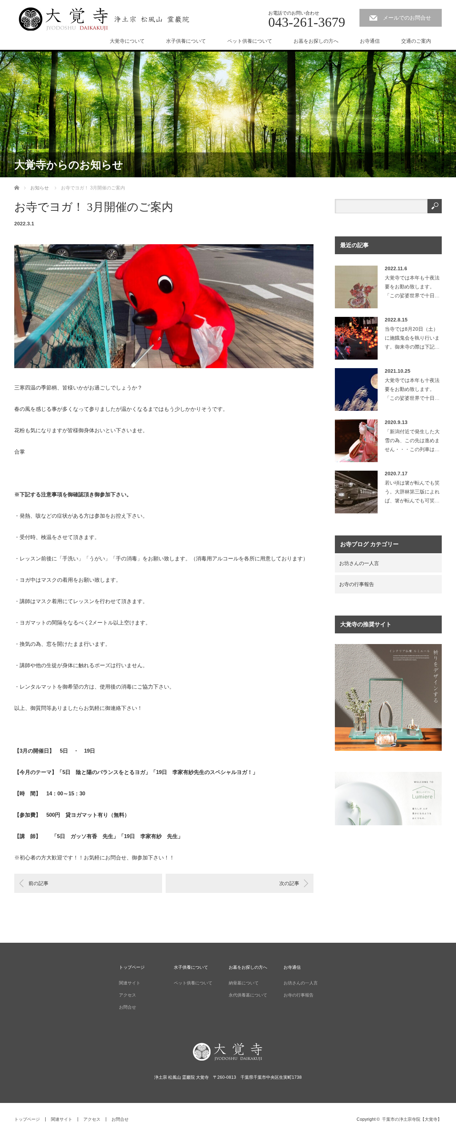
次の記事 (289, 883)
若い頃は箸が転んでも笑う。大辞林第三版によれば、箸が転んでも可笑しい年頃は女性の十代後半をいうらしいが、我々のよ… (412, 493)
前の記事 (38, 883)
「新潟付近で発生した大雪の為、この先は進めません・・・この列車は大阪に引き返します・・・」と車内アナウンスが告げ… (412, 442)
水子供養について (186, 41)
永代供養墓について (248, 995)
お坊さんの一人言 (359, 563)
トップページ (132, 967)
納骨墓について (244, 982)
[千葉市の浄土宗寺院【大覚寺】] (104, 18)
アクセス (127, 995)
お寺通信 (370, 41)
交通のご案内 (416, 41)
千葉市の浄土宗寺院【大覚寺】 (412, 1119)
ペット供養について (249, 41)
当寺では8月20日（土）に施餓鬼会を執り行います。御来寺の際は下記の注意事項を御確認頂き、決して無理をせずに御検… (412, 340)
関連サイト (129, 982)
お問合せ (127, 1007)
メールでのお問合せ (407, 18)
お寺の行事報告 (356, 584)
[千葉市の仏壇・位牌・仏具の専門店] (388, 749)
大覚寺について (127, 41)
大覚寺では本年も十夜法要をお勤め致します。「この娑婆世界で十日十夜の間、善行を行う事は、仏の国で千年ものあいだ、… (412, 288)
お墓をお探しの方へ (316, 41)
